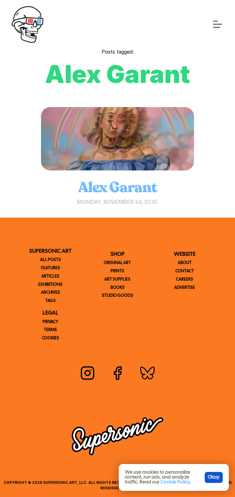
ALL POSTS (50, 260)
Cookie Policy (175, 482)
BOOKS (117, 288)
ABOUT (185, 263)
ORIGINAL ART (117, 263)
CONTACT (184, 271)
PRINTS (117, 271)
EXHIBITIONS (50, 285)
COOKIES (50, 338)
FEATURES (50, 268)
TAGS (50, 301)
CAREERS (184, 280)
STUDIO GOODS (117, 296)
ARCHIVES (50, 293)
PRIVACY (50, 322)
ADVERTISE (184, 288)
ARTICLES (50, 276)
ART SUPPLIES (117, 280)
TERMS (50, 330)
